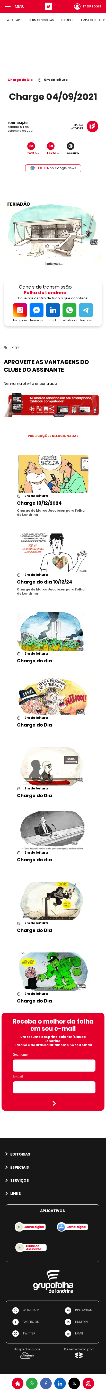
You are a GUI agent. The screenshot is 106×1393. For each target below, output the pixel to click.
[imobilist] (17, 1383)
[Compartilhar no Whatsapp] (32, 1383)
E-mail (18, 1076)
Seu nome (20, 1054)
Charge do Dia (20, 80)
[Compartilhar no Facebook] (46, 1383)
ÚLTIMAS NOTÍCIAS (41, 20)
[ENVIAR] (54, 1103)
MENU (19, 6)
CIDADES (67, 20)
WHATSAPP (14, 20)
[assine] (88, 1383)
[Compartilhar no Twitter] (74, 1383)
